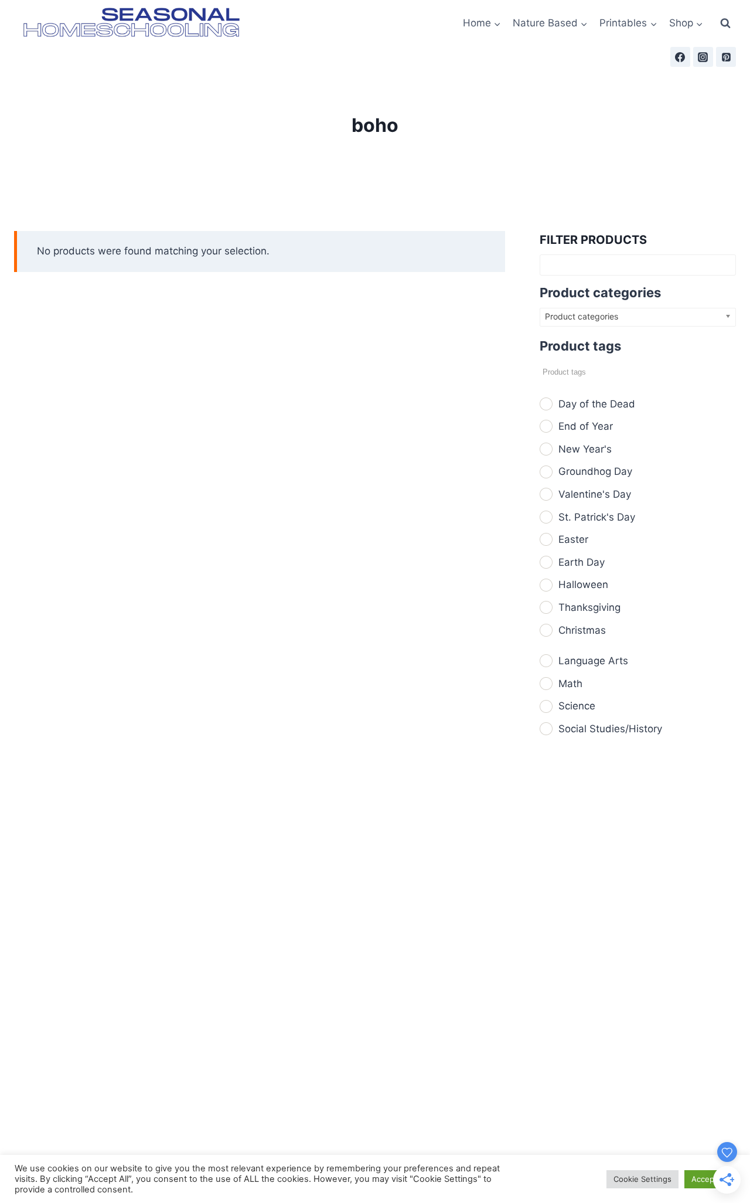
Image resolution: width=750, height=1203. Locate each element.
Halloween (583, 584)
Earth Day (581, 562)
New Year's (585, 449)
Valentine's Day (594, 494)
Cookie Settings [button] (642, 1179)
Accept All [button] (709, 1179)
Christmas (582, 630)
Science (576, 706)
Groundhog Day (595, 471)
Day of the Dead (596, 404)
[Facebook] (680, 57)
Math (570, 683)
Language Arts (593, 661)
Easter (573, 539)
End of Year (585, 426)
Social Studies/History (610, 729)
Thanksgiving (589, 607)
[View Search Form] (725, 23)
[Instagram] (703, 57)
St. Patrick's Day (596, 517)
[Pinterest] (726, 57)
